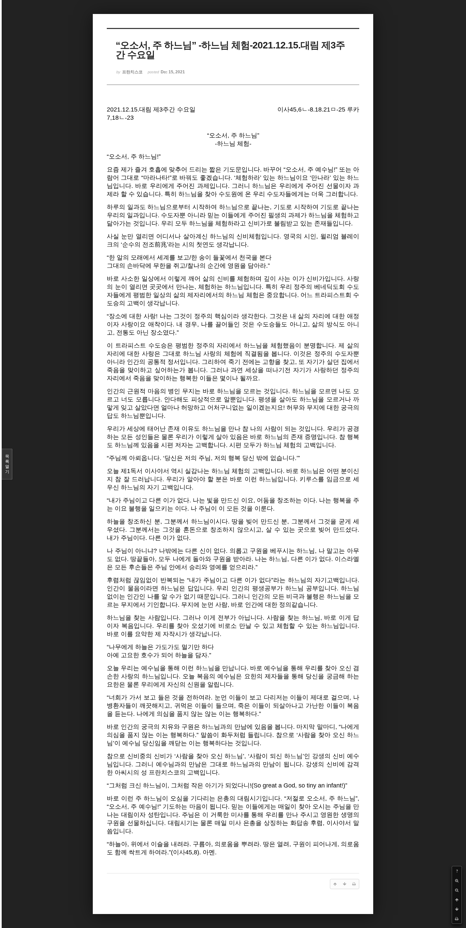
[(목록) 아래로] (457, 909)
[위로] (457, 899)
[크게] (457, 880)
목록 (7, 464)
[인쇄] (457, 919)
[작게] (457, 890)
